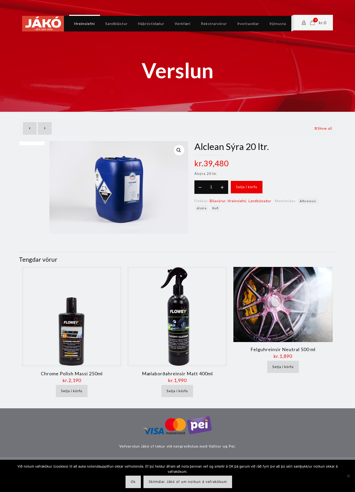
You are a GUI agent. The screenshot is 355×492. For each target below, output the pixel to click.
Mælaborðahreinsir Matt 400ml (177, 373)
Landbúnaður (259, 201)
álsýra (202, 208)
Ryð (215, 208)
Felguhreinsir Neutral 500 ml (283, 349)
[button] (179, 150)
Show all (325, 128)
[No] (348, 475)
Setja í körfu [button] (71, 391)
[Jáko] (43, 23)
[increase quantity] (222, 187)
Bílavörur (218, 201)
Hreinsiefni (237, 201)
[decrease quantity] (200, 187)
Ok (133, 482)
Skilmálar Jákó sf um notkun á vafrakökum (188, 482)
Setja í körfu (246, 187)
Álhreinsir (308, 201)
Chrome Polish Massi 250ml (72, 373)
